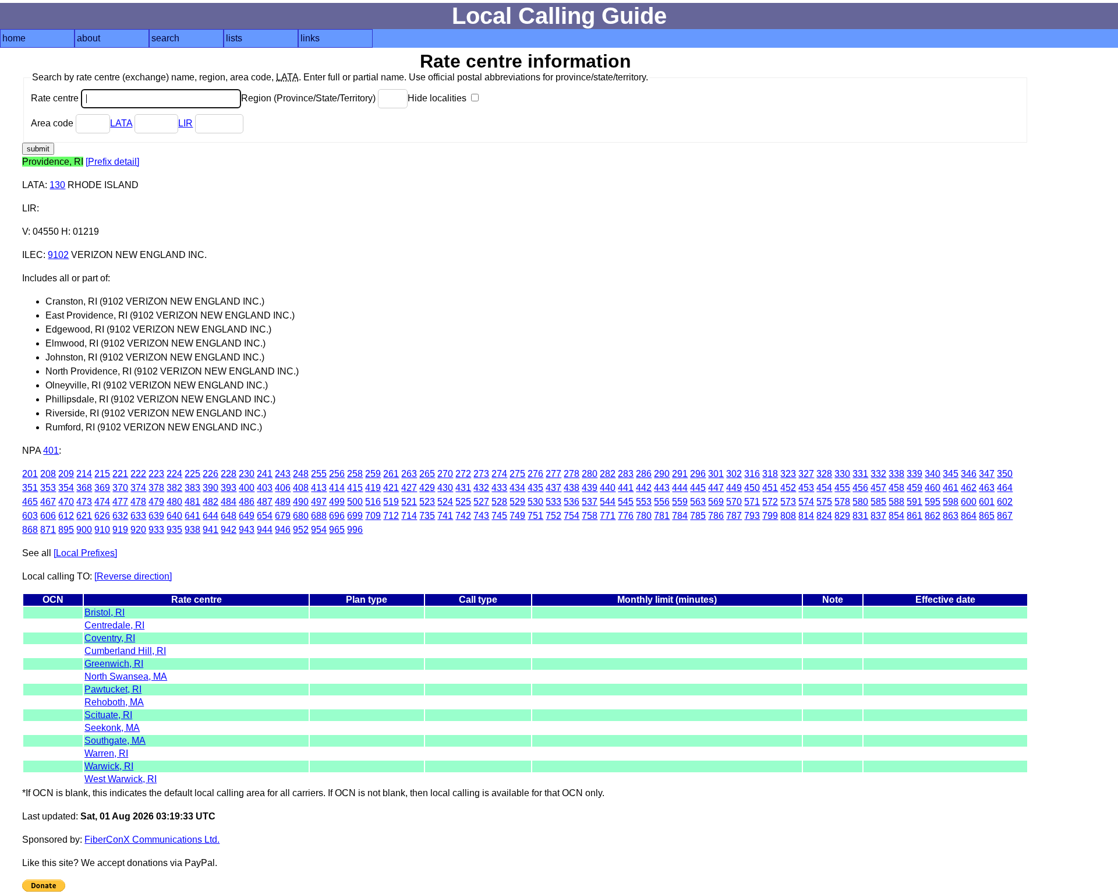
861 (914, 516)
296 (698, 474)
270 (445, 474)
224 (174, 474)
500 (355, 502)
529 (517, 502)
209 (66, 474)
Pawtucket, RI (112, 689)
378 (156, 488)
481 (192, 502)
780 (644, 516)
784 (680, 516)
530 (535, 502)
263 (409, 474)
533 (553, 502)
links (310, 38)
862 (932, 516)
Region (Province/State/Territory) (309, 98)
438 (571, 488)
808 (788, 516)
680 (301, 516)
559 (680, 502)
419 (373, 488)
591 (914, 502)
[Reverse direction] (133, 576)
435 (535, 488)
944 (265, 530)
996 (355, 530)
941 (210, 530)
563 (698, 502)
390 (210, 488)
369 (102, 488)
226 (210, 474)
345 (950, 474)
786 (716, 516)
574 (806, 502)
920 (138, 530)
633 (138, 516)
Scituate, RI (108, 715)
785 (698, 516)
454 (824, 488)
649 (246, 516)
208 (48, 474)
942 (228, 530)
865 (987, 516)
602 (1005, 502)
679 (283, 516)
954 (319, 530)
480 (174, 502)
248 (301, 474)
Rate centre (56, 98)
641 (192, 516)
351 (30, 488)
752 (553, 516)
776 (626, 516)
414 (337, 488)
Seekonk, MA (112, 728)
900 (84, 530)
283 (626, 474)
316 (752, 474)
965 (337, 530)
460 (932, 488)
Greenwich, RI (113, 664)
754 (571, 516)
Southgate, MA (115, 740)
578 (842, 502)
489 (283, 502)
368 (84, 488)
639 (156, 516)
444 (680, 488)
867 (1005, 516)
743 (481, 516)
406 (283, 488)
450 (752, 488)
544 (607, 502)
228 (228, 474)
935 (174, 530)
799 (770, 516)
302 (734, 474)
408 (301, 488)
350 (1005, 474)
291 (680, 474)
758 (589, 516)
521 (409, 502)
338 (896, 474)
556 (662, 502)
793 (752, 516)
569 (716, 502)
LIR (185, 123)
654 (265, 516)
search (165, 38)
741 (445, 516)
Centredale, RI (114, 625)
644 (210, 516)
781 (662, 516)
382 (174, 488)
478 (138, 502)
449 (734, 488)
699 (355, 516)
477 (120, 502)
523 (427, 502)
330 (842, 474)
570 (734, 502)
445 (698, 488)
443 (662, 488)
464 (1005, 488)
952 (301, 530)
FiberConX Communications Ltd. (152, 839)
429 (427, 488)
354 (66, 488)
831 (860, 516)
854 (896, 516)
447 (716, 488)
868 (30, 530)
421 (391, 488)
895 (66, 530)
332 (878, 474)
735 (427, 516)
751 (535, 516)
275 (517, 474)
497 (319, 502)
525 (463, 502)
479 (156, 502)
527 (481, 502)
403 (265, 488)
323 (788, 474)
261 (391, 474)
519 (391, 502)
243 (283, 474)
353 (48, 488)
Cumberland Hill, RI (125, 651)
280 (589, 474)
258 (355, 474)
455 (842, 488)
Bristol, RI (104, 612)
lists (234, 38)
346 (969, 474)
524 (445, 502)
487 (265, 502)
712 (391, 516)
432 (481, 488)
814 (806, 516)
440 (607, 488)
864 (969, 516)
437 (553, 488)
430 (445, 488)
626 (102, 516)
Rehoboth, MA (114, 702)
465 (30, 502)
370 (120, 488)
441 (626, 488)
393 (228, 488)
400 (246, 488)
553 (644, 502)
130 (57, 185)
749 (517, 516)
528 (499, 502)
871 (48, 530)
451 (770, 488)
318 (770, 474)
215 (102, 474)
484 (228, 502)
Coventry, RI (109, 638)
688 (319, 516)
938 (192, 530)
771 (607, 516)
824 (824, 516)
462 (969, 488)
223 (156, 474)
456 (860, 488)
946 (283, 530)
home (14, 38)
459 (914, 488)
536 (571, 502)
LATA (121, 123)
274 (499, 474)
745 (499, 516)
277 (553, 474)
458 (896, 488)
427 (409, 488)
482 (210, 502)
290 (662, 474)
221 (120, 474)
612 (66, 516)
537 (589, 502)
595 (932, 502)
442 (644, 488)
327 (806, 474)
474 (102, 502)
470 (66, 502)
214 (84, 474)
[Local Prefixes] (85, 553)
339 (914, 474)
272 (463, 474)
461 (950, 488)
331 (860, 474)
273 (481, 474)
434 (517, 488)
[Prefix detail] (112, 162)
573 (788, 502)
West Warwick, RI (120, 779)
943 (246, 530)
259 (373, 474)
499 (337, 502)
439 (589, 488)
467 (48, 502)
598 (950, 502)
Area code (53, 123)
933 (156, 530)
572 (770, 502)
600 (969, 502)
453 (806, 488)
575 (824, 502)
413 (319, 488)
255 (319, 474)
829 (842, 516)
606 (48, 516)
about (88, 38)
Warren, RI (106, 753)
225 (192, 474)
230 (246, 474)
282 (607, 474)
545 (626, 502)
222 (138, 474)
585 (878, 502)
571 (752, 502)
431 (463, 488)
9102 (58, 255)
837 (878, 516)
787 (734, 516)
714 (409, 516)
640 (174, 516)
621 (84, 516)
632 (120, 516)
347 (987, 474)
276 (535, 474)
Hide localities (438, 98)
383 (192, 488)
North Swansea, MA (125, 676)
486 (246, 502)
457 (878, 488)
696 (337, 516)
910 (102, 530)
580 (860, 502)
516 (373, 502)
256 (337, 474)
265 (427, 474)
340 (932, 474)
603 (30, 516)
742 (463, 516)
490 (301, 502)
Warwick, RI (108, 766)
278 (571, 474)
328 (824, 474)
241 (265, 474)
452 (788, 488)
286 (644, 474)
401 (51, 450)
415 (355, 488)
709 (373, 516)
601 (987, 502)
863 (950, 516)
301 (716, 474)
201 (30, 474)
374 (138, 488)
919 (120, 530)
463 (987, 488)
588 (896, 502)
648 (228, 516)
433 (499, 488)
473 (84, 502)
